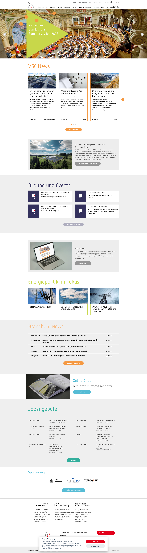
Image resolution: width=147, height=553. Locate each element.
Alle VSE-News (73, 129)
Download (73, 2)
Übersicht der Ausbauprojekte (88, 163)
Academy (67, 7)
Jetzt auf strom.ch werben (73, 490)
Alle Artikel (82, 392)
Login (100, 2)
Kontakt (95, 2)
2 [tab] (73, 124)
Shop (89, 2)
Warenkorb (108, 2)
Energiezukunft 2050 (111, 6)
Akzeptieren (95, 542)
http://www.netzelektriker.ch (84, 512)
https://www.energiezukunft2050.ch (42, 512)
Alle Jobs (73, 460)
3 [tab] (75, 124)
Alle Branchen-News (73, 363)
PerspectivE (100, 6)
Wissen (60, 7)
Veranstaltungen (82, 2)
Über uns (41, 7)
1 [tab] (71, 124)
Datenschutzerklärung (48, 548)
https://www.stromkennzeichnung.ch (63, 511)
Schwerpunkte (50, 7)
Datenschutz (115, 550)
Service (74, 7)
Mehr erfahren (83, 263)
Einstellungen (95, 546)
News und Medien (85, 7)
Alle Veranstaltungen (73, 224)
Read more (42, 97)
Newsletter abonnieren (106, 533)
